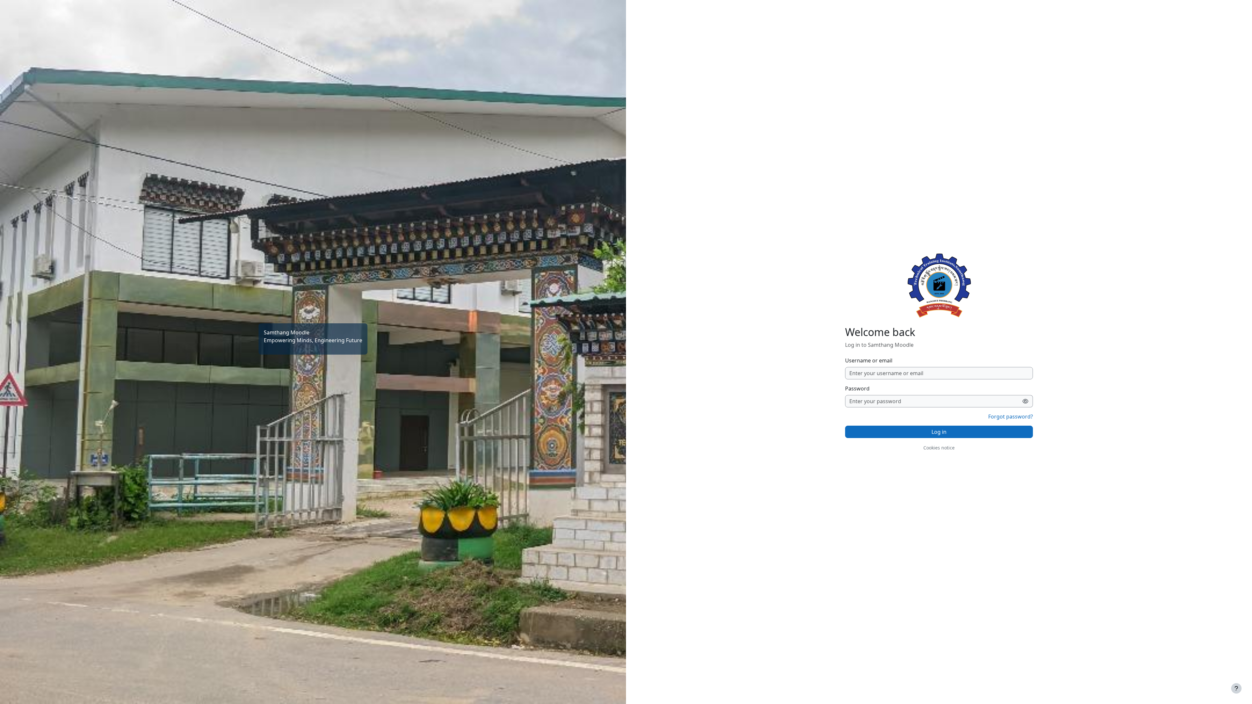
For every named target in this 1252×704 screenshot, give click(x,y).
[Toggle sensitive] (1025, 401)
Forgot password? (1010, 416)
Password (857, 388)
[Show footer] (1236, 688)
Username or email (868, 360)
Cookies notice (939, 448)
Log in (939, 431)
